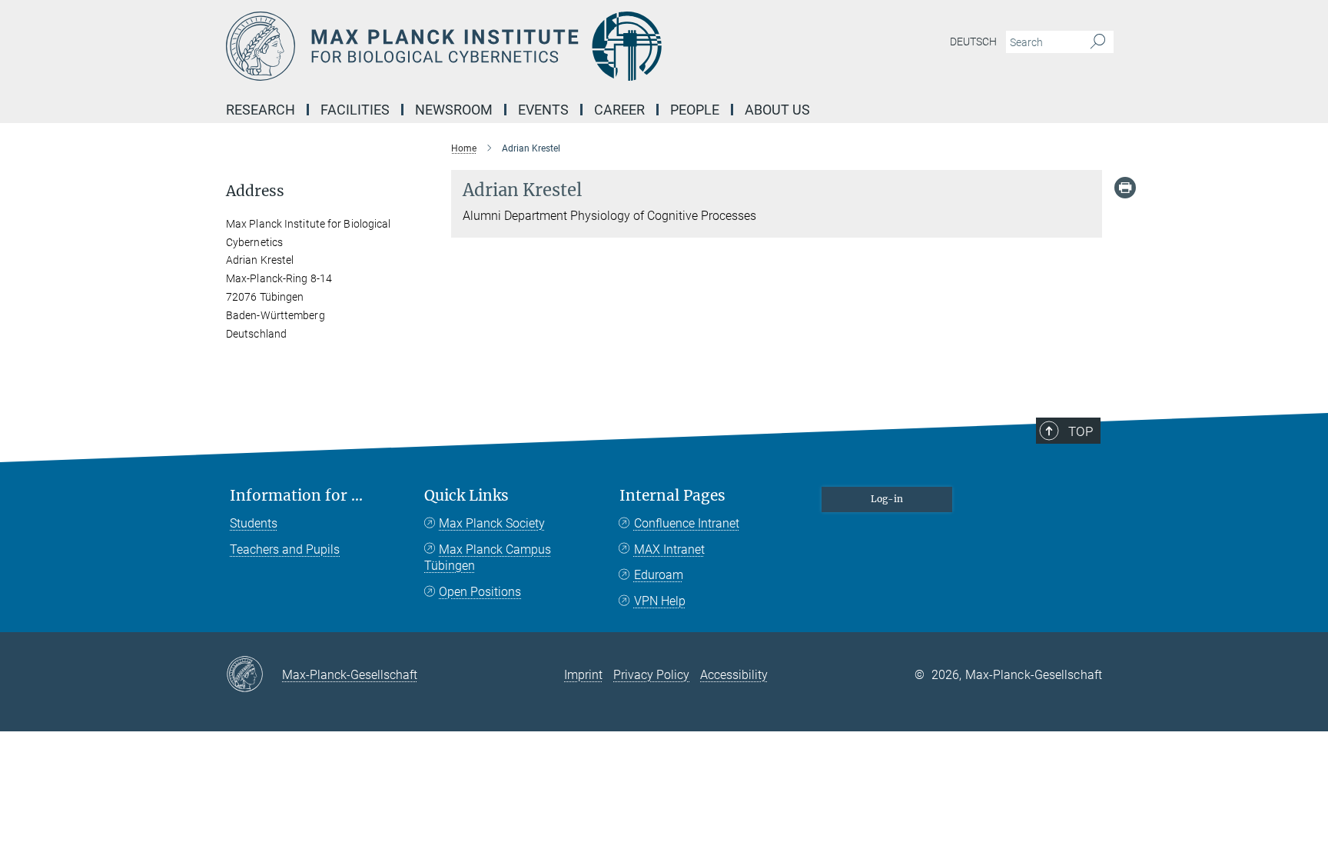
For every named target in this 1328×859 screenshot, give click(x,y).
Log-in (887, 498)
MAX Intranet (669, 549)
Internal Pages (672, 495)
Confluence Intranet (686, 523)
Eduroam (658, 575)
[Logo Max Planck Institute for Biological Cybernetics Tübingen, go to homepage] (514, 46)
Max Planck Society (492, 523)
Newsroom (454, 109)
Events (543, 109)
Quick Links (466, 495)
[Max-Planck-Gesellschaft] (254, 675)
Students (253, 523)
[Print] (1125, 187)
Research (260, 109)
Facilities (355, 109)
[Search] (1098, 42)
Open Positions (480, 591)
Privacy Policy (651, 675)
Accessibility (734, 675)
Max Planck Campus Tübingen (487, 558)
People (694, 109)
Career (619, 109)
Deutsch (973, 41)
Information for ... (296, 495)
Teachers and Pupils (285, 549)
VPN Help (660, 601)
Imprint (583, 675)
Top (1080, 431)
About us (777, 109)
